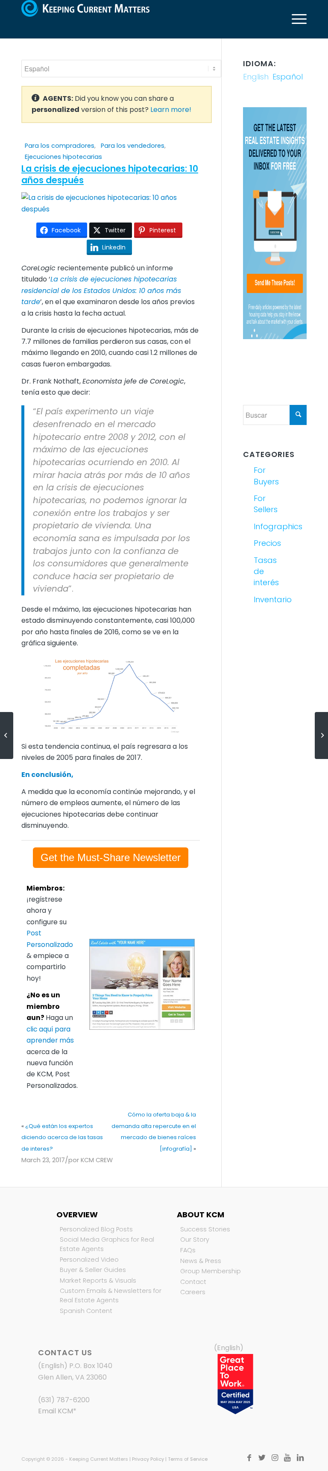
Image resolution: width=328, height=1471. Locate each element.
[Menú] (295, 19)
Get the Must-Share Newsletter (111, 857)
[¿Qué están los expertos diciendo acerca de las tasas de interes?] (6, 735)
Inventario (263, 599)
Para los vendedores (132, 145)
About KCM (200, 1214)
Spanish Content (86, 1311)
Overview (77, 1214)
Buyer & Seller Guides (93, 1270)
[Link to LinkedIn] (300, 1457)
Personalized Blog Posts (96, 1229)
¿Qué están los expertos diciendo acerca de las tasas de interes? (62, 1137)
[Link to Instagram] (274, 1457)
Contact (193, 1282)
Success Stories (205, 1229)
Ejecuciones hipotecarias (63, 156)
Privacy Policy (148, 1459)
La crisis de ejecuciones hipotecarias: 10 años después (109, 174)
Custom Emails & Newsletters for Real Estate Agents (110, 1295)
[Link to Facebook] (249, 1457)
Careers (192, 1292)
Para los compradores (59, 145)
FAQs (188, 1250)
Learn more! (170, 109)
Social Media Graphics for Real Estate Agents (107, 1244)
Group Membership (210, 1271)
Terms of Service (188, 1459)
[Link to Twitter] (261, 1457)
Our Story (194, 1239)
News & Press (200, 1261)
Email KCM (55, 1411)
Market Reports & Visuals (98, 1280)
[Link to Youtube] (287, 1457)
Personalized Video (89, 1259)
